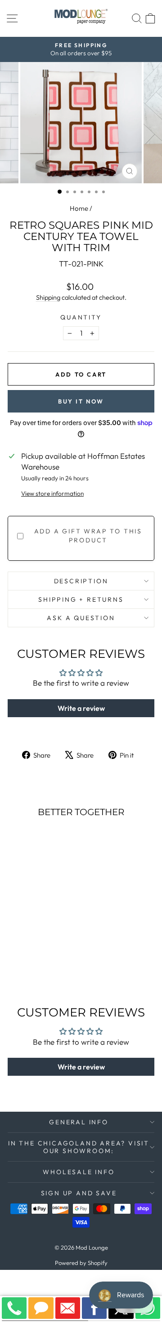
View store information (52, 493)
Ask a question (81, 618)
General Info (78, 1122)
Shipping (48, 297)
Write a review (81, 708)
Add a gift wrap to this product (88, 535)
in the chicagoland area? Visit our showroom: (78, 1146)
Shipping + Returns (80, 599)
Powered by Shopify (81, 1262)
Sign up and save (79, 1193)
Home (79, 208)
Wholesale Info (78, 1172)
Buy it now (81, 401)
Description (81, 581)
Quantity (80, 317)
